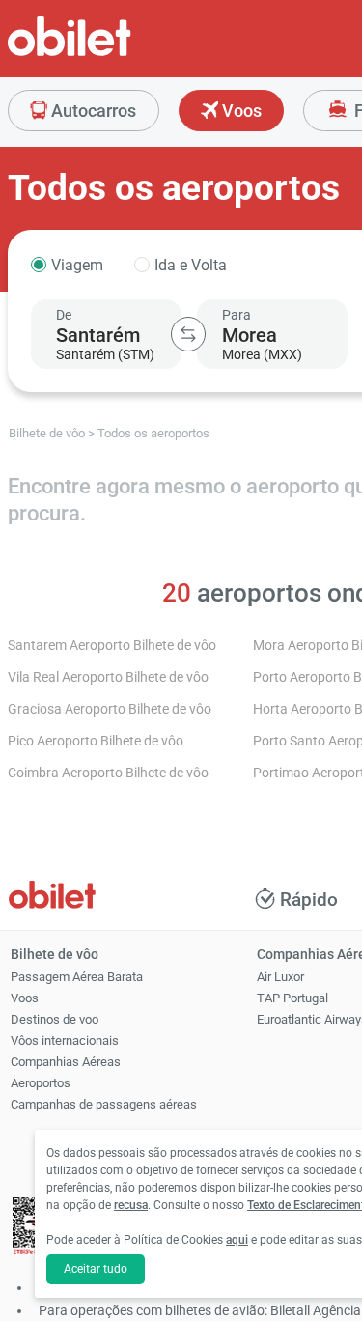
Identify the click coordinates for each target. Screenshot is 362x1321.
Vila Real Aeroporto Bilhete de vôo (108, 677)
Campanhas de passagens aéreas (104, 1104)
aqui (237, 1240)
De (63, 315)
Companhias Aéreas (66, 1061)
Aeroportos (40, 1083)
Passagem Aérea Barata (77, 977)
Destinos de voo (54, 1019)
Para (236, 315)
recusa (131, 1205)
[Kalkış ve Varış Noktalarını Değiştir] (188, 334)
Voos (240, 110)
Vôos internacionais (65, 1040)
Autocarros (91, 110)
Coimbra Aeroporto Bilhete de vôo (108, 773)
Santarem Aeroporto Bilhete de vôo (112, 645)
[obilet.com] (116, 53)
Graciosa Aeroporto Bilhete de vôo (109, 709)
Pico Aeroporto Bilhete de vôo (95, 741)
